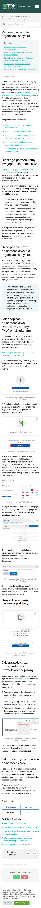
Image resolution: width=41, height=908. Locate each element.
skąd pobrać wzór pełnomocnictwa (19, 132)
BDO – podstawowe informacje (17, 824)
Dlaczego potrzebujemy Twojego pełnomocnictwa (15, 48)
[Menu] (37, 6)
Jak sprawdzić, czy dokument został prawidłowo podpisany (17, 65)
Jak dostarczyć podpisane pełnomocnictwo (19, 69)
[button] (16, 877)
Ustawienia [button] (7, 903)
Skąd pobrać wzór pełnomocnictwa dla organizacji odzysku (18, 53)
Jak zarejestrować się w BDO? (17, 845)
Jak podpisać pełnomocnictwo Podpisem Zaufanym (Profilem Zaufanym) (18, 59)
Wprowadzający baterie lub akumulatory (21, 827)
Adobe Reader (23, 679)
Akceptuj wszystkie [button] (21, 903)
